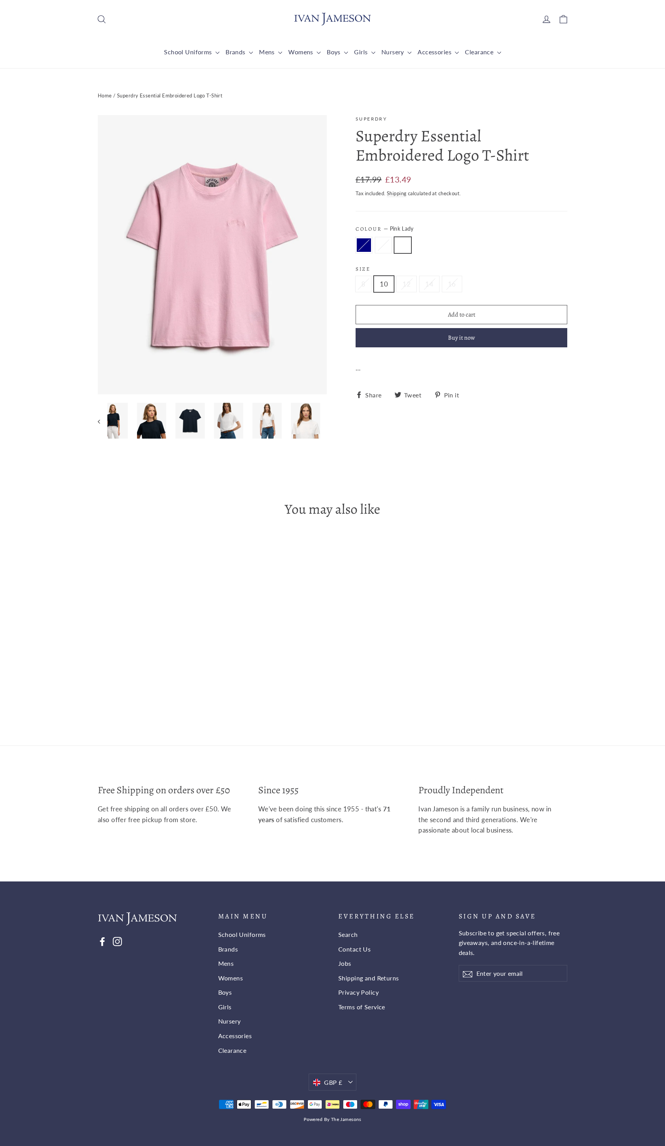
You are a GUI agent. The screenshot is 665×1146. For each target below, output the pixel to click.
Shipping (396, 193)
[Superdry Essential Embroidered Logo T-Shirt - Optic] (112, 687)
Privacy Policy (358, 992)
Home (105, 95)
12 (407, 284)
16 (452, 284)
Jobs (344, 963)
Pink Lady (402, 245)
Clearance (480, 51)
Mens (267, 51)
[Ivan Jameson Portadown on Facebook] (102, 941)
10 (384, 284)
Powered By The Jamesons (332, 1119)
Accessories (435, 51)
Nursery (393, 51)
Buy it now (461, 337)
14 (429, 284)
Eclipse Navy (364, 245)
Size (363, 269)
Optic (383, 245)
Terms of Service (361, 1006)
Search (348, 934)
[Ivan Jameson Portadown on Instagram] (117, 941)
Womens (301, 51)
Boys (334, 51)
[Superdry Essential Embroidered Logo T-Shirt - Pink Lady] (122, 687)
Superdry (371, 119)
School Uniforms (189, 51)
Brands (236, 51)
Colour (385, 229)
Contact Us (354, 949)
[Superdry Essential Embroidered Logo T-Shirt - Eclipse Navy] (102, 687)
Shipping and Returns (368, 978)
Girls (361, 51)
